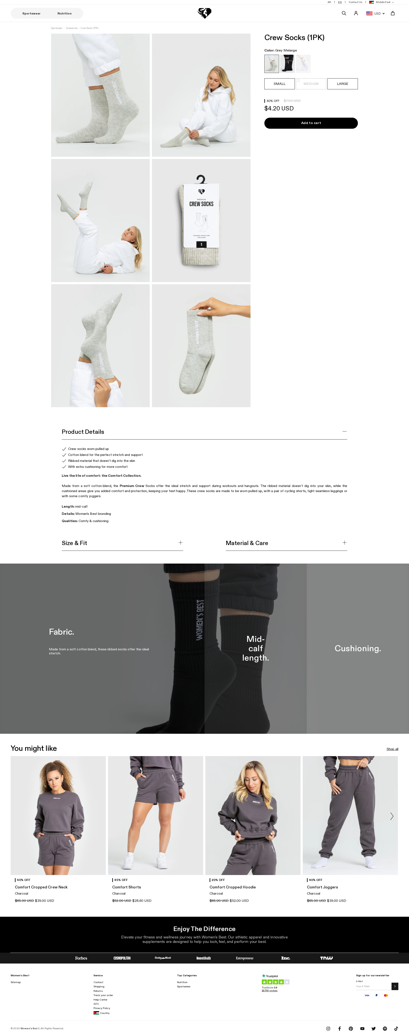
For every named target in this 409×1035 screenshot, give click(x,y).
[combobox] (374, 13)
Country (104, 1013)
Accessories (72, 28)
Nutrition (182, 982)
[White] (303, 64)
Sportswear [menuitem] (31, 13)
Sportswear (56, 28)
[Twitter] (374, 1028)
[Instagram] (328, 1028)
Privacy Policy (102, 1008)
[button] (392, 816)
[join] (395, 986)
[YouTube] (362, 1028)
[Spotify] (385, 1028)
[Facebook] (339, 1028)
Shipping (99, 986)
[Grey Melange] (271, 64)
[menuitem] (381, 2)
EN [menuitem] (339, 2)
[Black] (287, 64)
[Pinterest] (351, 1028)
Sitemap (16, 982)
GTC (96, 1004)
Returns (98, 991)
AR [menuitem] (329, 2)
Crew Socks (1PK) (89, 28)
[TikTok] (396, 1028)
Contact (98, 982)
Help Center (101, 999)
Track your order (103, 995)
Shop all (392, 749)
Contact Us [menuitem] (355, 2)
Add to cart (311, 123)
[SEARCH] (344, 13)
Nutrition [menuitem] (64, 13)
